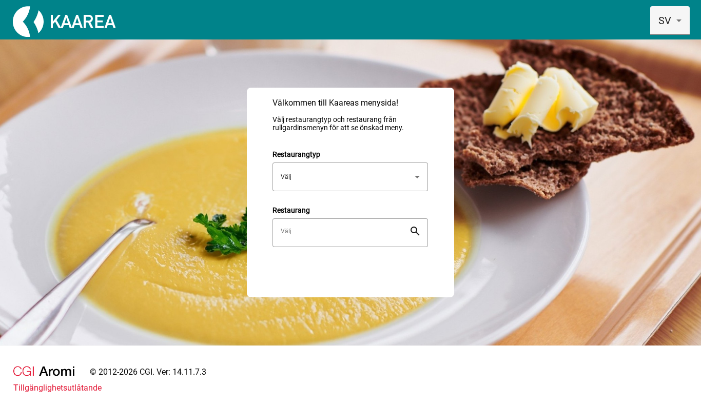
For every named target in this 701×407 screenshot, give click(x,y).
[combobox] (669, 20)
